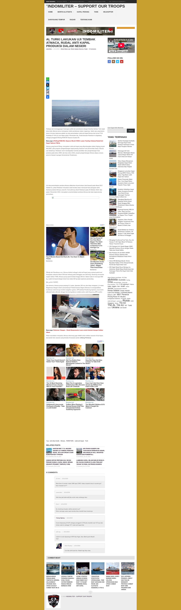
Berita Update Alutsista (77, 49)
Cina (110, 282)
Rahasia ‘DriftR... (62, 1)
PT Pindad (123, 298)
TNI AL (112, 305)
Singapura (111, 303)
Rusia (126, 300)
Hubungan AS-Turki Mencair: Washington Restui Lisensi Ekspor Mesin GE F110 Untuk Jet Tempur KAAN (122, 154)
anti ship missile (54, 441)
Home (50, 12)
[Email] (75, 94)
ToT (126, 305)
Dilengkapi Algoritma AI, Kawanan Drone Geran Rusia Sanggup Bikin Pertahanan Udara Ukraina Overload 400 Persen (121, 203)
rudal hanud (119, 301)
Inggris (114, 286)
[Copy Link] (75, 91)
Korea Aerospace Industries (120, 288)
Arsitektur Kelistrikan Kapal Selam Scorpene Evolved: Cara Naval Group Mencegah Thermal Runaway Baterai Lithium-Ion (121, 193)
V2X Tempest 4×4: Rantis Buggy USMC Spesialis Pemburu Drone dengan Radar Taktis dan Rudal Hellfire (121, 248)
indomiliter (49, 49)
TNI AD (122, 303)
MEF (119, 294)
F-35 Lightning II (124, 284)
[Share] (75, 97)
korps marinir (125, 290)
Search (131, 130)
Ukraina (115, 307)
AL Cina (124, 277)
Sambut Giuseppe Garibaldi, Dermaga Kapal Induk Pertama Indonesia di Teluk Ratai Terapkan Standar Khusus (122, 144)
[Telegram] (75, 88)
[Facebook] (75, 81)
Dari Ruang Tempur (56, 19)
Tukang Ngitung (60, 518)
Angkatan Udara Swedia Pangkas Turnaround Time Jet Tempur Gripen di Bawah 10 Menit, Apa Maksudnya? (121, 223)
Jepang (127, 286)
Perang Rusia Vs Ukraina (116, 297)
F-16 (117, 284)
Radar (72, 19)
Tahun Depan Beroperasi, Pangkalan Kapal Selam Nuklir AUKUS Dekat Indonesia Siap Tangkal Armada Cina (121, 164)
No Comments (50, 456)
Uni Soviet (123, 307)
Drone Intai (124, 282)
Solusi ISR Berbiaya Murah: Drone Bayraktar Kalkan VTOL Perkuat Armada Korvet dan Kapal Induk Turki (121, 262)
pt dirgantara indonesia (114, 298)
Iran (118, 286)
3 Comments (79, 456)
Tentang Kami (86, 19)
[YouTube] (121, 61)
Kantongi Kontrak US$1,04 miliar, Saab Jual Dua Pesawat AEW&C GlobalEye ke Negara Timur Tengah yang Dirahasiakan (121, 213)
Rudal (85, 49)
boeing (128, 280)
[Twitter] (117, 61)
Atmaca (63, 441)
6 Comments (92, 49)
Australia (122, 280)
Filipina (132, 284)
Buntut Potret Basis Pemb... (97, 1)
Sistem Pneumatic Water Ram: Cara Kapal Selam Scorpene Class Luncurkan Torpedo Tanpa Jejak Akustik (121, 183)
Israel (123, 286)
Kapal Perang (83, 12)
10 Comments (49, 466)
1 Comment (79, 466)
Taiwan (116, 303)
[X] (75, 85)
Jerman (110, 288)
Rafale (128, 298)
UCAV (109, 307)
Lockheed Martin (126, 292)
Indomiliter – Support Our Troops (79, 596)
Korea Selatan (114, 290)
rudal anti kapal (79, 441)
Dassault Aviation (117, 282)
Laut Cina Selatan (114, 292)
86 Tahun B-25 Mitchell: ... (78, 1)
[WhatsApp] (75, 78)
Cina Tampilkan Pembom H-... (117, 1)
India (109, 286)
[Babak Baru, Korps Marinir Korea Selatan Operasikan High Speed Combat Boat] (112, 568)
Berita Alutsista (65, 12)
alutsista (113, 279)
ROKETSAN (69, 441)
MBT (114, 294)
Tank (96, 12)
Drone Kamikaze (111, 284)
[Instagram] (113, 61)
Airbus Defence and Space (114, 277)
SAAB (131, 301)
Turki (86, 441)
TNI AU (120, 305)
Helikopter (108, 12)
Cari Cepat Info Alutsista (115, 127)
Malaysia (110, 294)
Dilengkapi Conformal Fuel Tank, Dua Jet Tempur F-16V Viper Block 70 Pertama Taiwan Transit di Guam (121, 242)
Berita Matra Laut (65, 49)
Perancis (125, 294)
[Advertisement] (75, 64)
